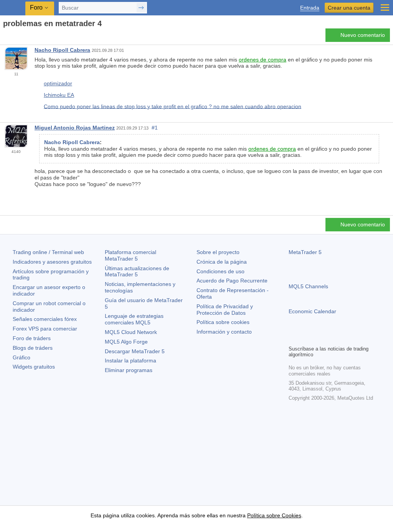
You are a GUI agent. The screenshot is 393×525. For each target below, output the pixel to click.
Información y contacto (224, 332)
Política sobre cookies (222, 322)
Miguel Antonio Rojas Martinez (75, 128)
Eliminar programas (128, 370)
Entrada (309, 8)
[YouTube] (330, 338)
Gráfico (21, 357)
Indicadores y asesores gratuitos (52, 262)
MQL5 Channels (308, 286)
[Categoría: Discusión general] (15, 37)
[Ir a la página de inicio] (5, 37)
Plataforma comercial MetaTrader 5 (130, 255)
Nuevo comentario (362, 35)
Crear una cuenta (349, 8)
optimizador (58, 83)
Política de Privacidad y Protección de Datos (224, 309)
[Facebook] (293, 338)
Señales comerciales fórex (45, 319)
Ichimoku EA (59, 95)
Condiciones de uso (220, 271)
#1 (155, 128)
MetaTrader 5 (305, 252)
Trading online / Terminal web (48, 252)
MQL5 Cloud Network (131, 332)
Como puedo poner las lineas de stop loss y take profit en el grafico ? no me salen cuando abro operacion (172, 106)
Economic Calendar (312, 311)
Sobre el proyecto (217, 252)
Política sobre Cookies (274, 515)
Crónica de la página (221, 262)
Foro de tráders (32, 338)
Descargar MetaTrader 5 (135, 351)
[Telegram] (305, 338)
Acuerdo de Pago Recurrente (232, 280)
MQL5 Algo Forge (126, 342)
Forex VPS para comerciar (45, 329)
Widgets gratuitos (34, 367)
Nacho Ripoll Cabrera (62, 50)
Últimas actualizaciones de (137, 271)
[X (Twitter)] (317, 338)
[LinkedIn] (342, 338)
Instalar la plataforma (130, 360)
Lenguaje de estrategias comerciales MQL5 (134, 319)
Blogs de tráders (33, 348)
